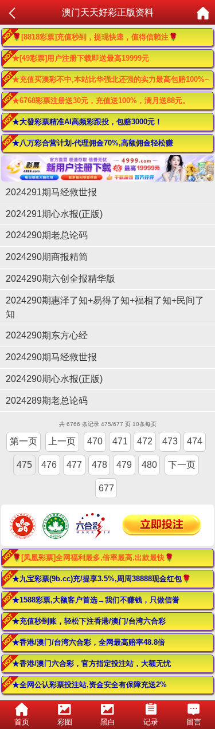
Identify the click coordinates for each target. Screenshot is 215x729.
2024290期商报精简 (47, 257)
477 (74, 465)
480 (149, 465)
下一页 (182, 465)
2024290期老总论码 (47, 235)
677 (106, 488)
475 (24, 465)
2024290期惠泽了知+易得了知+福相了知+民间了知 (105, 307)
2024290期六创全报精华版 (60, 278)
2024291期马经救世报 (51, 192)
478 (99, 465)
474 (194, 441)
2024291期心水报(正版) (54, 214)
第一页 (23, 441)
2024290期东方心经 (47, 335)
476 (49, 465)
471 (120, 441)
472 (145, 441)
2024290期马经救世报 (51, 357)
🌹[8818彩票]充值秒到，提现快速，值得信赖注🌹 (95, 37)
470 (95, 441)
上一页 (62, 441)
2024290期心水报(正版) (54, 379)
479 (124, 465)
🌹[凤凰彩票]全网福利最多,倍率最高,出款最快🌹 (93, 557)
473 (170, 441)
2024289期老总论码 (47, 400)
